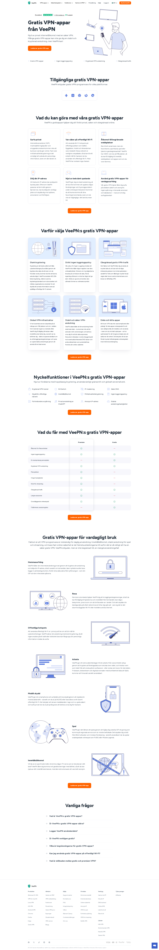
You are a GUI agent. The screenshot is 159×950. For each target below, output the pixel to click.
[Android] (66, 95)
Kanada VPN (101, 931)
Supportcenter (67, 895)
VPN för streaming (86, 917)
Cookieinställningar (69, 917)
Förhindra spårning (86, 913)
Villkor (65, 910)
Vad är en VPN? (80, 3)
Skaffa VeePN (125, 3)
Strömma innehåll (86, 895)
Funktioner (68, 3)
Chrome (30, 913)
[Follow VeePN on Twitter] (33, 942)
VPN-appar (43, 3)
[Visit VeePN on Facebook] (28, 942)
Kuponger (48, 913)
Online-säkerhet (85, 902)
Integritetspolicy (68, 906)
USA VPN (100, 924)
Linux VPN (31, 902)
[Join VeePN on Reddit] (44, 942)
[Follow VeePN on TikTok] (39, 942)
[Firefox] (86, 95)
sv (114, 3)
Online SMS (101, 906)
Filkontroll (101, 913)
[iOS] (73, 95)
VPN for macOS (32, 899)
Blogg (47, 924)
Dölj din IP (101, 899)
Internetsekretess (86, 899)
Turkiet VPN (101, 935)
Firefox (30, 917)
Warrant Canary (67, 913)
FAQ (64, 902)
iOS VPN (30, 906)
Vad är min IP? (102, 895)
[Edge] (93, 95)
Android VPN (31, 910)
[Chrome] (79, 95)
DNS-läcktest (102, 902)
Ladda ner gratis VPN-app (40, 48)
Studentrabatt (50, 917)
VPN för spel (84, 910)
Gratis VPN (31, 924)
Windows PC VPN (33, 895)
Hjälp (99, 3)
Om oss (65, 921)
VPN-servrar (49, 921)
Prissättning (92, 3)
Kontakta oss (67, 899)
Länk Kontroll (102, 910)
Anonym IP (84, 906)
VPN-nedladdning (51, 899)
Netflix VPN (84, 921)
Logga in (106, 3)
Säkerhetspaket (56, 3)
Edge (29, 921)
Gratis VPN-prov (50, 910)
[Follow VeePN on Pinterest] (49, 942)
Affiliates (118, 895)
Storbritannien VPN (103, 928)
